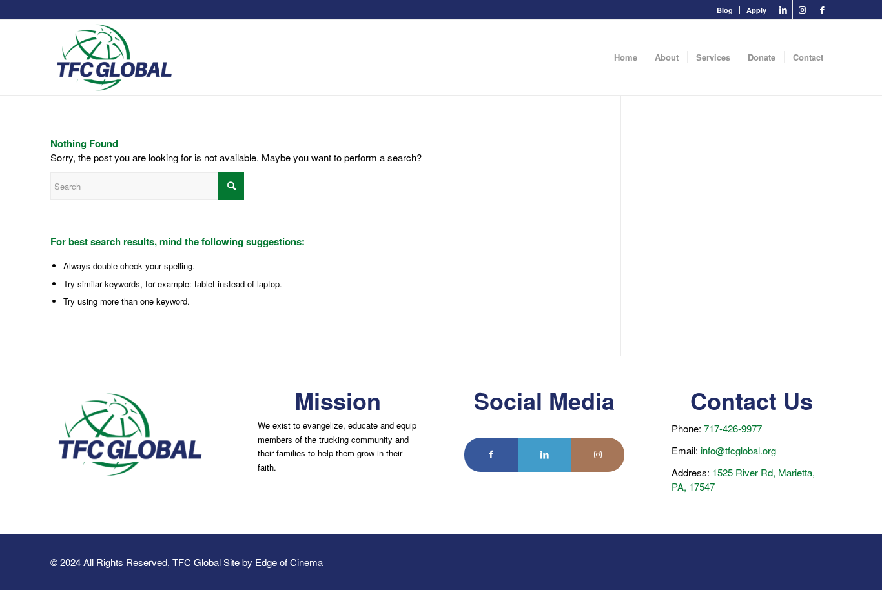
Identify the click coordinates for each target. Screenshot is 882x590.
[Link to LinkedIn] (783, 9)
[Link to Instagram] (802, 9)
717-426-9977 (733, 428)
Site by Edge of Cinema (274, 562)
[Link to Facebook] (822, 9)
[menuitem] (725, 10)
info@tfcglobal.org (738, 450)
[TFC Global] (114, 57)
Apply (756, 10)
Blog (725, 10)
